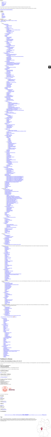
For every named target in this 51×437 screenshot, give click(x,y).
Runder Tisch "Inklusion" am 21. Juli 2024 (12, 109)
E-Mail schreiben (4, 409)
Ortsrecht (6, 35)
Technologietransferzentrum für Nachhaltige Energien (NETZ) (13, 244)
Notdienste (15, 20)
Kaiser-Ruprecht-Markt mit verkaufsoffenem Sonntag (12, 191)
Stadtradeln (6, 187)
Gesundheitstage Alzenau (10, 89)
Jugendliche (6, 111)
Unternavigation (4, 4)
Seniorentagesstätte (9, 126)
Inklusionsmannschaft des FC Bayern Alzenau (14, 107)
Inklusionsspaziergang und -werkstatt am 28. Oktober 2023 (14, 108)
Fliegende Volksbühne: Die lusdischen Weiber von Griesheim (14, 198)
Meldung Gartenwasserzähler (10, 31)
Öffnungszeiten (44, 414)
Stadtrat (6, 36)
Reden (7, 26)
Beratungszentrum (7, 61)
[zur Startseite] (3, 21)
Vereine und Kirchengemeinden (11, 76)
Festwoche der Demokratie (10, 173)
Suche (2, 2)
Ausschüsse (8, 38)
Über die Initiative (9, 170)
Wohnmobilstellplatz (9, 121)
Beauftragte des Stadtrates (10, 39)
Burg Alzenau (8, 98)
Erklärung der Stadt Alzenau (10, 169)
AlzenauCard (6, 167)
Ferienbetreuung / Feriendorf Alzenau (11, 82)
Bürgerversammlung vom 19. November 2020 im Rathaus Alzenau (15, 176)
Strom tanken (8, 122)
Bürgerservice (7, 27)
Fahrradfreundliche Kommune (9, 228)
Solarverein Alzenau (9, 162)
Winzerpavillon (9, 215)
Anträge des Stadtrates (9, 40)
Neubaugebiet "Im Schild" (10, 236)
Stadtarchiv (8, 149)
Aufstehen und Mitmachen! (10, 171)
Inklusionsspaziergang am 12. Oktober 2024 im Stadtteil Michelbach (15, 110)
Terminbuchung (7, 185)
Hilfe (2, 15)
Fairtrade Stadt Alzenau (8, 257)
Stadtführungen (7, 221)
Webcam (6, 279)
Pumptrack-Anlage (7, 301)
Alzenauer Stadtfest (7, 206)
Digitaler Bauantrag (9, 58)
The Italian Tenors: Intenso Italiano (11, 200)
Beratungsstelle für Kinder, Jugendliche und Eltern (13, 63)
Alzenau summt (9, 164)
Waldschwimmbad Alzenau (10, 224)
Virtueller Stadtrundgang (10, 70)
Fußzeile (3, 5)
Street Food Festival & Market (9, 283)
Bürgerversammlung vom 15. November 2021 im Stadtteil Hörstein (15, 177)
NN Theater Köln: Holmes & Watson (11, 199)
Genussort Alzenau (7, 219)
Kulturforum (6, 114)
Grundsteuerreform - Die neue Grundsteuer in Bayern (12, 274)
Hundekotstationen (9, 161)
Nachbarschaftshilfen (9, 127)
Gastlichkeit (5, 292)
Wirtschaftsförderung (6, 238)
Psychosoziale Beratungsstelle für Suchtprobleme (13, 64)
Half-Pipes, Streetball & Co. (10, 112)
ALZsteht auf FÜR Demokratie (7, 347)
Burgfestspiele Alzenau (8, 194)
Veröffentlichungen (7, 46)
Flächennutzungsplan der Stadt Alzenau (12, 54)
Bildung (6, 65)
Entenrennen (8, 211)
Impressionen (10, 102)
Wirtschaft (3, 233)
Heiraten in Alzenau (7, 97)
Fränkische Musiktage (8, 285)
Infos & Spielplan (9, 204)
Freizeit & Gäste (4, 188)
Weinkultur (6, 291)
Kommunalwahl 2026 (8, 33)
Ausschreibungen (10, 48)
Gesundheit (12, 20)
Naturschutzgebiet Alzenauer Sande (11, 159)
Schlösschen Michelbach (10, 99)
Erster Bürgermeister (9, 25)
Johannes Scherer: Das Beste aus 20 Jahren (12, 201)
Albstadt (9, 138)
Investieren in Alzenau (8, 240)
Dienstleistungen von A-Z (10, 28)
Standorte (8, 42)
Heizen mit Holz (9, 157)
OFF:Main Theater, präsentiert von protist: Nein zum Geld (14, 197)
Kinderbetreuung (9, 78)
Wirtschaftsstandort (7, 242)
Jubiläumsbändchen (9, 208)
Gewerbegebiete (7, 239)
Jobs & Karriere (9, 44)
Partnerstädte (8, 150)
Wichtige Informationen (10, 210)
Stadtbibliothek (8, 115)
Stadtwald (8, 158)
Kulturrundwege (7, 214)
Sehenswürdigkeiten (9, 141)
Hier (0, 372)
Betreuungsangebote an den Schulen (11, 67)
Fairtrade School (9, 75)
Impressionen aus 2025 (11, 91)
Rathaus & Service (6, 246)
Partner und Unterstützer (11, 106)
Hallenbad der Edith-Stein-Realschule (11, 227)
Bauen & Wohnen (7, 53)
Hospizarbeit (8, 129)
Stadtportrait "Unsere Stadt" (8, 135)
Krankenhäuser (9, 93)
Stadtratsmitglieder (9, 37)
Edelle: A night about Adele (10, 203)
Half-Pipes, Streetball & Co (8, 229)
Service (4, 234)
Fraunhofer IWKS (7, 243)
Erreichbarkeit (8, 43)
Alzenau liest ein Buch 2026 (8, 190)
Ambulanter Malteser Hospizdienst (12, 130)
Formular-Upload (10, 32)
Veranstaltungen (7, 212)
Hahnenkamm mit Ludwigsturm (12, 143)
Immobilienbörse (9, 59)
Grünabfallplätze (9, 156)
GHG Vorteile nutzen (9, 168)
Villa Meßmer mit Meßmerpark (12, 148)
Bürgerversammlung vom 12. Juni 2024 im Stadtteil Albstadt (14, 180)
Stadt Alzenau (2, 405)
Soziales (6, 267)
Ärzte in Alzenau (9, 92)
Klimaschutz (8, 153)
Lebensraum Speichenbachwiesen (11, 152)
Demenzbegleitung (9, 132)
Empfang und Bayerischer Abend (12, 105)
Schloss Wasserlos (10, 144)
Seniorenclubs (8, 128)
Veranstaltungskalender (8, 186)
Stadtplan (8, 120)
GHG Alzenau (8, 72)
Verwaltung (6, 41)
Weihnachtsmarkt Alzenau (8, 192)
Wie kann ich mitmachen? (10, 77)
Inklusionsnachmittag (11, 104)
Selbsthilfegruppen (9, 95)
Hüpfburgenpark (9, 209)
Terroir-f (9, 147)
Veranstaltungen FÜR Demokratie (11, 172)
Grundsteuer (8, 60)
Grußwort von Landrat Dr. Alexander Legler (13, 103)
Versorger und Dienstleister (8, 237)
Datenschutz (3, 16)
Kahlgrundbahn (9, 119)
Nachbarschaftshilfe (9, 134)
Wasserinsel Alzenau (9, 84)
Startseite (3, 13)
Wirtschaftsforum (7, 241)
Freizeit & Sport (6, 297)
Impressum (3, 17)
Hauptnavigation (4, 3)
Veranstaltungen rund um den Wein (11, 217)
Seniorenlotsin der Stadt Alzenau (11, 124)
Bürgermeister (7, 24)
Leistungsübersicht (9, 30)
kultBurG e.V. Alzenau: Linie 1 (11, 195)
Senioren (6, 266)
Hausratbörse (8, 160)
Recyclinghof (8, 154)
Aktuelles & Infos (6, 269)
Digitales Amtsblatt (10, 47)
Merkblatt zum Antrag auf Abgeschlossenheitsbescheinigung (15, 56)
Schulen (8, 66)
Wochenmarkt (8, 71)
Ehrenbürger (8, 151)
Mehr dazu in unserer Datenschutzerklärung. (6, 9)
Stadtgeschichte (9, 136)
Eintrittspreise (8, 225)
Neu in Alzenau (7, 123)
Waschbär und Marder (9, 166)
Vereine (6, 232)
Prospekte (6, 220)
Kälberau (9, 139)
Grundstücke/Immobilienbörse (9, 96)
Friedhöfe (6, 259)
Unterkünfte (6, 222)
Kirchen (6, 113)
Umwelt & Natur (7, 268)
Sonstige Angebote (9, 86)
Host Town (8, 101)
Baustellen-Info (7, 271)
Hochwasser (8, 165)
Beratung (8, 131)
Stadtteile (8, 137)
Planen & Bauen (9, 55)
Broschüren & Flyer (9, 50)
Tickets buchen (8, 226)
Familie (4, 329)
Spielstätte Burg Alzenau (10, 205)
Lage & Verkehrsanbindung (8, 265)
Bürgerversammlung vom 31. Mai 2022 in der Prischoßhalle (14, 178)
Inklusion (6, 262)
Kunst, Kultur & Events (6, 189)
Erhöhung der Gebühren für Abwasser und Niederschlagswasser (13, 181)
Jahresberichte (8, 51)
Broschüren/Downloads (8, 272)
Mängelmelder (7, 249)
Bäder (6, 223)
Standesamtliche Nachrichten (10, 100)
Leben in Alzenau (8, 20)
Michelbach (9, 140)
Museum (6, 289)
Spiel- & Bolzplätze (7, 231)
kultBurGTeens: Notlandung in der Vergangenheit (13, 196)
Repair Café (9, 116)
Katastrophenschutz (7, 184)
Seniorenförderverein (9, 125)
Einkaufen (6, 69)
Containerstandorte (9, 155)
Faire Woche (8, 73)
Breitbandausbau (7, 68)
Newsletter (3, 14)
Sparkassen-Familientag (8, 193)
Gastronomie (6, 218)
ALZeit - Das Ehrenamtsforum (10, 133)
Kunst (6, 213)
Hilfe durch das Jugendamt (11, 80)
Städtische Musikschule (10, 117)
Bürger (4, 20)
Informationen (10, 163)
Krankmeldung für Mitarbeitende (11, 45)
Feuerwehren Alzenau (8, 87)
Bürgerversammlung (7, 175)
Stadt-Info (1, 397)
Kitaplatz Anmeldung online (11, 79)
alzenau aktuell (8, 49)
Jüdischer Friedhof (10, 145)
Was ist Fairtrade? (9, 74)
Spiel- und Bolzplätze (9, 83)
